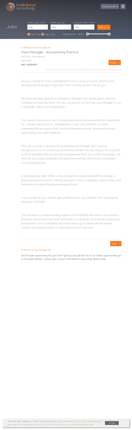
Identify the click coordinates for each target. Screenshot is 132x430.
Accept (112, 423)
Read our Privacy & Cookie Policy (43, 424)
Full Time (35, 34)
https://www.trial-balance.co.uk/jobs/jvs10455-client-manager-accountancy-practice (84, 70)
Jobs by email (108, 6)
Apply (113, 62)
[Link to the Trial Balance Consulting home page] (21, 7)
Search (102, 27)
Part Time (49, 34)
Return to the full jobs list (37, 47)
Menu (123, 6)
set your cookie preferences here (78, 424)
